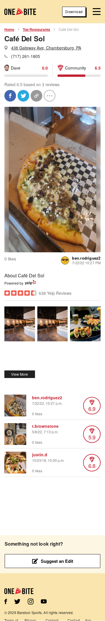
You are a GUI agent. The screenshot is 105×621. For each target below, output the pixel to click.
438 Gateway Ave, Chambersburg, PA (46, 48)
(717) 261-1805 (25, 56)
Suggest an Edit (57, 561)
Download (74, 11)
